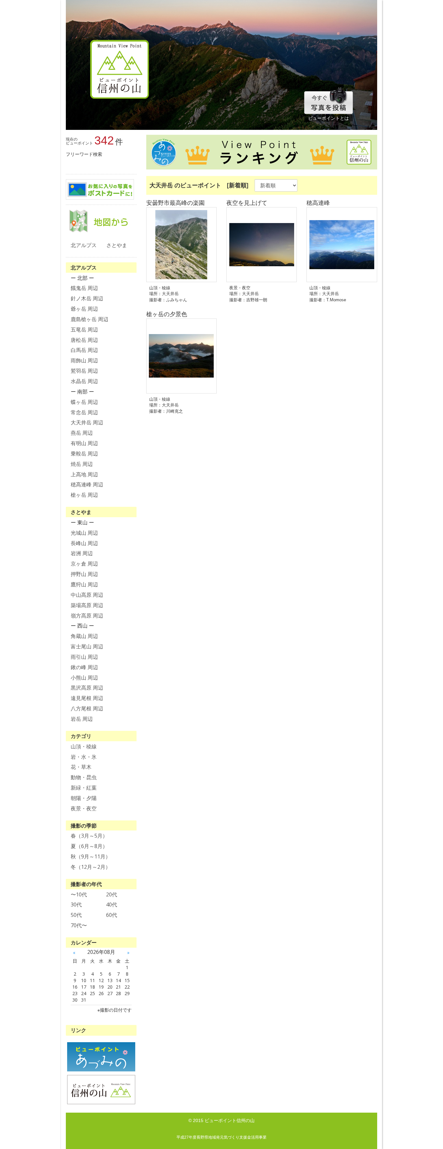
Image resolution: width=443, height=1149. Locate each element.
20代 (111, 894)
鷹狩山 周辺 (84, 584)
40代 (111, 904)
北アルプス (84, 245)
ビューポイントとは (328, 118)
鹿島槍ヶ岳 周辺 (89, 319)
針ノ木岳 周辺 (87, 298)
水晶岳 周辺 (84, 381)
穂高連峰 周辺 (87, 484)
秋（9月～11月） (91, 856)
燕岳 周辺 (82, 432)
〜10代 (79, 894)
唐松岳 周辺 (84, 339)
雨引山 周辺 (84, 656)
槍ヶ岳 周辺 (84, 494)
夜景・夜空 (84, 808)
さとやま (116, 245)
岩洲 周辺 (82, 553)
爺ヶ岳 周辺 (84, 308)
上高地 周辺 (84, 474)
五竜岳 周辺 (84, 329)
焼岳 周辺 (82, 464)
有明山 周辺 (84, 443)
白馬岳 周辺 (84, 350)
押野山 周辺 (84, 574)
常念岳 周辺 (84, 412)
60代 (111, 914)
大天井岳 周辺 (87, 422)
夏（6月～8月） (89, 846)
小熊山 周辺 (84, 677)
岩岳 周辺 (82, 718)
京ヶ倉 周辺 (84, 563)
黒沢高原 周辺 (87, 687)
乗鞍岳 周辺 (84, 453)
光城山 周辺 (84, 532)
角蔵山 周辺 (84, 636)
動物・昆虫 (84, 777)
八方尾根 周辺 (87, 708)
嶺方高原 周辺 (87, 615)
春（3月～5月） (89, 835)
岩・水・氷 (84, 756)
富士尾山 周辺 (87, 646)
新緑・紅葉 (84, 787)
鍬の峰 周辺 (84, 667)
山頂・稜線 (84, 746)
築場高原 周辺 (87, 605)
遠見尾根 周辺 (87, 698)
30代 (76, 904)
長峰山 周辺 (84, 543)
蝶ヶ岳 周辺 (84, 402)
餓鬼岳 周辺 (84, 288)
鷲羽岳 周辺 (84, 370)
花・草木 (81, 766)
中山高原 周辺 (87, 594)
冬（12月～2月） (91, 866)
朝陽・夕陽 (84, 798)
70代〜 (79, 925)
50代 (76, 914)
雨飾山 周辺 (84, 360)
